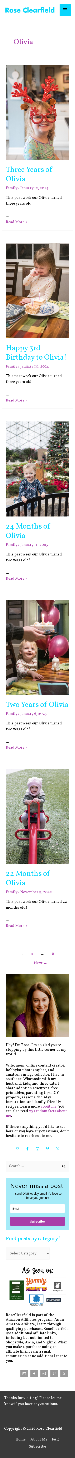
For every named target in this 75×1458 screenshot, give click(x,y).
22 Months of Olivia (28, 879)
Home (21, 1439)
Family (11, 188)
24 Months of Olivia (28, 531)
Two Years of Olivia (37, 705)
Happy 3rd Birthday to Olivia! (36, 353)
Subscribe (37, 1221)
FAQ (55, 1439)
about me (48, 1106)
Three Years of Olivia (29, 175)
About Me (38, 1439)
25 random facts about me (36, 1113)
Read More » (16, 222)
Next (40, 963)
